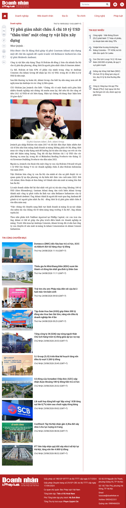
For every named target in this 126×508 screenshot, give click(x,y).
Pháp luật (118, 16)
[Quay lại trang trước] (4, 56)
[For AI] (4, 62)
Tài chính (81, 16)
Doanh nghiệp (22, 16)
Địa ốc (65, 16)
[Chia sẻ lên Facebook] (4, 40)
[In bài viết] (4, 51)
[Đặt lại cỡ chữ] (4, 31)
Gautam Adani (73, 65)
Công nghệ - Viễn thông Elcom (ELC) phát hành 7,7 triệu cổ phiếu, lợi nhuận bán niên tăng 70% (107, 38)
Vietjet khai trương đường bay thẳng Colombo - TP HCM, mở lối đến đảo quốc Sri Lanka (107, 50)
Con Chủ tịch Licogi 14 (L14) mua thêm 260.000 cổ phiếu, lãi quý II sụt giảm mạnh (107, 62)
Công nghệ (99, 16)
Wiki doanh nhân (45, 16)
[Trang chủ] (20, 482)
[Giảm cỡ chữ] (4, 27)
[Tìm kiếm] (107, 4)
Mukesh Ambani (22, 196)
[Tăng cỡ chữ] (4, 34)
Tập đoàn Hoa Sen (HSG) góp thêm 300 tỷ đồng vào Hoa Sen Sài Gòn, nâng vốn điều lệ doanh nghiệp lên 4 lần (56, 314)
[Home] (5, 16)
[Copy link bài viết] (4, 46)
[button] (122, 4)
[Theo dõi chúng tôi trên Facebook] (115, 4)
